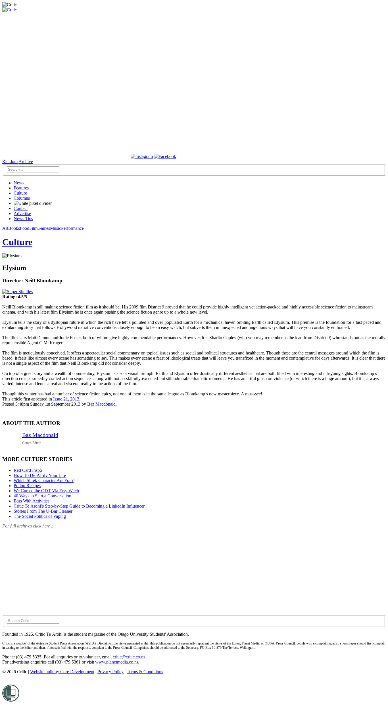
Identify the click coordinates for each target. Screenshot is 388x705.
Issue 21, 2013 (66, 399)
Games (43, 228)
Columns (22, 198)
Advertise (22, 213)
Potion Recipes (27, 485)
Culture (20, 193)
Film (33, 228)
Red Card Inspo (28, 470)
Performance (72, 228)
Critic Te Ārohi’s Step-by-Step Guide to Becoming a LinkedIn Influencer (79, 506)
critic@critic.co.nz (129, 656)
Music (55, 228)
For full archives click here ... (28, 525)
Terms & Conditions (145, 671)
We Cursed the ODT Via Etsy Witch (46, 490)
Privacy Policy (110, 671)
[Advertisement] (44, 568)
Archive (25, 161)
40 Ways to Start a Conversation (42, 495)
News (19, 182)
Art (5, 228)
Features (21, 187)
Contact (21, 208)
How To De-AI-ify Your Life (40, 475)
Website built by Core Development (62, 671)
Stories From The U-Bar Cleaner (43, 511)
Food (24, 228)
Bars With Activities (31, 500)
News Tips (23, 218)
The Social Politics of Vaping (40, 516)
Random (10, 161)
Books (14, 228)
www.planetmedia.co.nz (117, 662)
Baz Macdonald (101, 404)
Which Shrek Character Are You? (44, 480)
